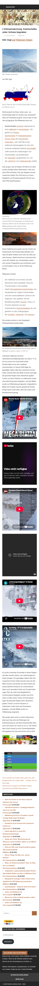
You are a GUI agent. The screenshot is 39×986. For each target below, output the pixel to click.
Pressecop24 (7, 805)
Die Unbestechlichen (10, 860)
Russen (24, 302)
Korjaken (11, 315)
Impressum (20, 979)
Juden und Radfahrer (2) (13, 892)
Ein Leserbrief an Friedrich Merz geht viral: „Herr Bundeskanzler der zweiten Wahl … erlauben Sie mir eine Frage (19, 780)
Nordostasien (23, 129)
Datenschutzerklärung (19, 975)
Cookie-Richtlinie (26, 969)
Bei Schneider (7, 900)
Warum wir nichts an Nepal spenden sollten (20, 897)
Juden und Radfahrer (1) (13, 902)
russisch (20, 126)
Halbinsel (12, 129)
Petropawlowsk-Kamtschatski (21, 289)
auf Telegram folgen (22, 40)
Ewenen (31, 315)
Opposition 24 (7, 820)
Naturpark (12, 158)
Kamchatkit (31, 148)
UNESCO (12, 161)
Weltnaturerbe (25, 161)
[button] (8, 753)
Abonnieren (8, 941)
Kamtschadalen (23, 308)
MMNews (6, 852)
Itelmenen (20, 315)
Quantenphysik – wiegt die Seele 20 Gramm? (20, 887)
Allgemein (21, 35)
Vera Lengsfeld (8, 894)
